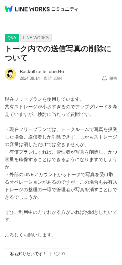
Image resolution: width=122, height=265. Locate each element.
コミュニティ (65, 9)
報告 (113, 78)
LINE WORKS (36, 37)
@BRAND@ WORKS (27, 9)
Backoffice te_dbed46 (42, 71)
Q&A (12, 37)
